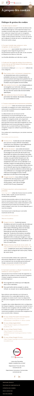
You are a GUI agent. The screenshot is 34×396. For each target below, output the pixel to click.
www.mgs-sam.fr (7, 49)
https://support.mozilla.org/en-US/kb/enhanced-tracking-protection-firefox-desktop (18, 333)
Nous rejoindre (7, 393)
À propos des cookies (9, 388)
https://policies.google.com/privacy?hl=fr (13, 264)
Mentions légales (8, 382)
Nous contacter (7, 391)
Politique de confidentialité (11, 385)
